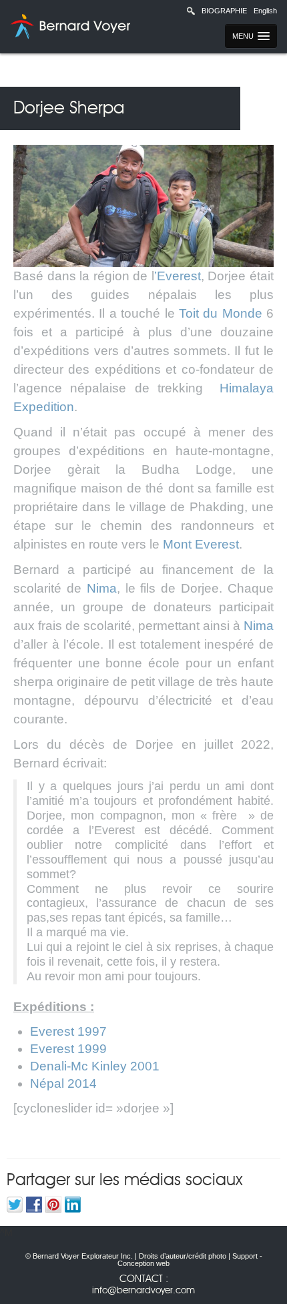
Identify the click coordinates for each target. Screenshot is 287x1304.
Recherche (191, 11)
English (265, 11)
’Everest (177, 276)
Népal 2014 (63, 1083)
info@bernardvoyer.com (143, 1290)
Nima (102, 588)
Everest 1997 (68, 1031)
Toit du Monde (220, 313)
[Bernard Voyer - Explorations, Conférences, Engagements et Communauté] (68, 26)
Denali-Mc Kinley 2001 (95, 1066)
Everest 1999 (68, 1049)
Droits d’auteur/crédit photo (182, 1256)
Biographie (224, 11)
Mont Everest (201, 544)
